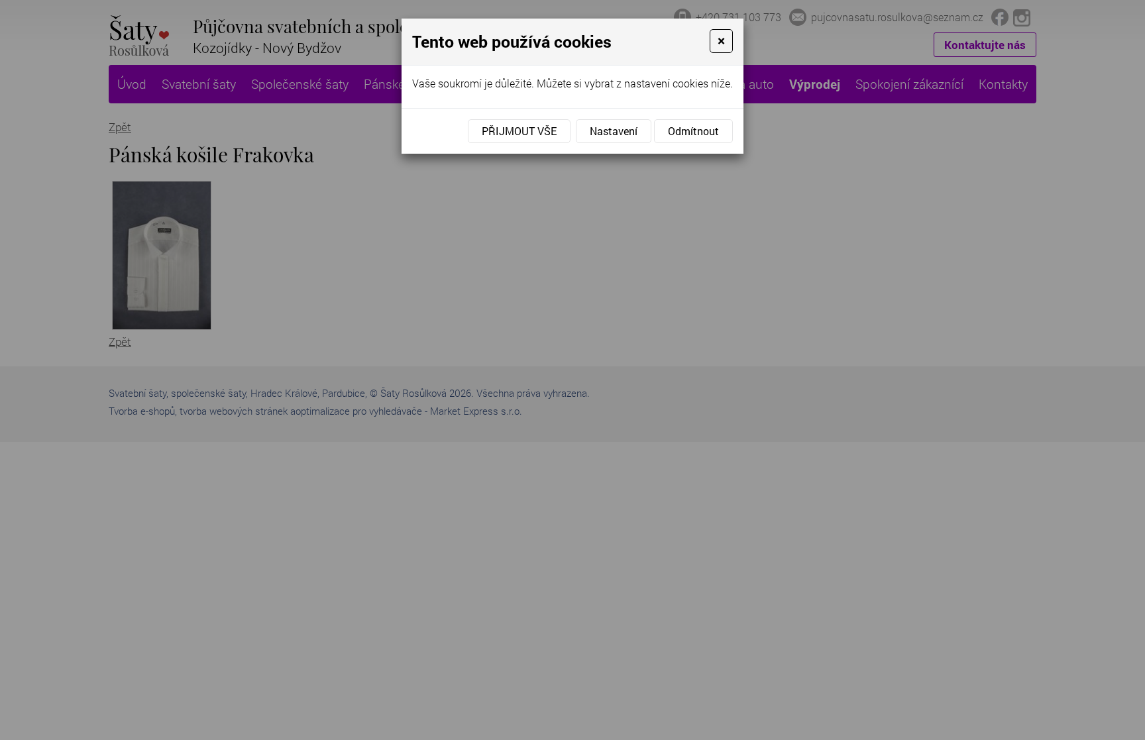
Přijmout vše (519, 131)
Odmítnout (693, 131)
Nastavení (613, 131)
